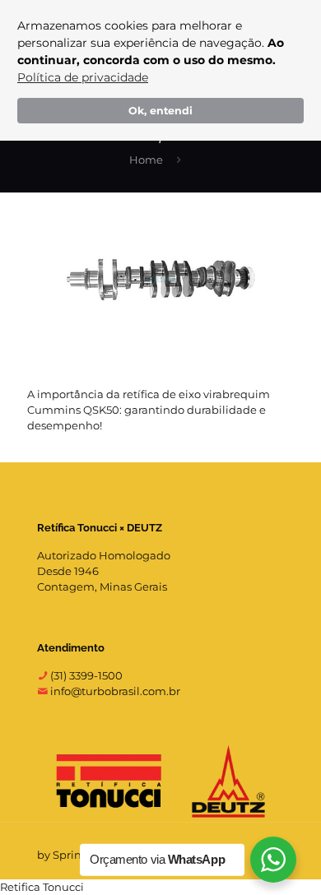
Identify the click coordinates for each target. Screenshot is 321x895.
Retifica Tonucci (42, 886)
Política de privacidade (82, 77)
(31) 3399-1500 (85, 675)
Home (146, 159)
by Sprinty (64, 854)
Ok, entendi (160, 110)
